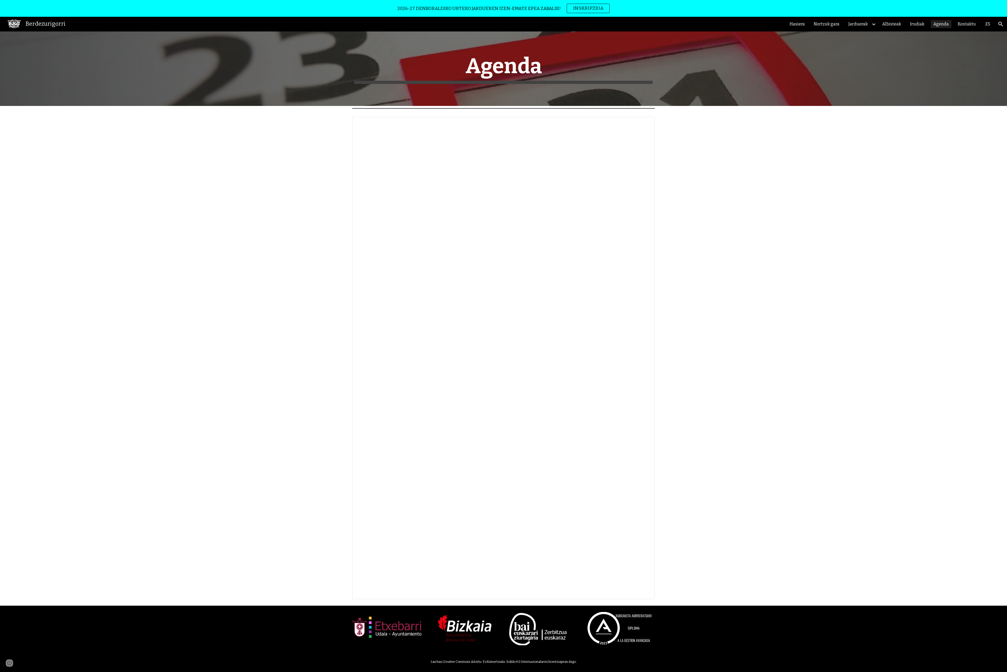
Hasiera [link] (797, 23)
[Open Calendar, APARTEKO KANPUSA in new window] (645, 124)
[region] (503, 8)
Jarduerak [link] (858, 23)
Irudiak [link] (917, 23)
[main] (503, 68)
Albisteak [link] (891, 23)
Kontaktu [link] (967, 23)
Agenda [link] (941, 23)
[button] (1000, 24)
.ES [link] (987, 23)
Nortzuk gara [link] (826, 23)
